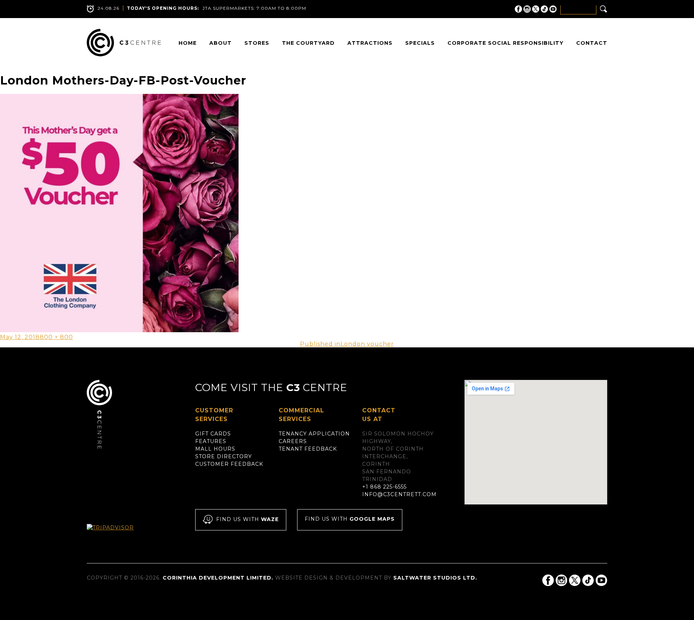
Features (210, 441)
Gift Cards (213, 433)
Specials (420, 43)
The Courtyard (308, 43)
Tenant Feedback (308, 449)
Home (188, 43)
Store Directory (223, 456)
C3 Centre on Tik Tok (544, 9)
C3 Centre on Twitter (535, 9)
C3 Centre (124, 42)
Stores (256, 43)
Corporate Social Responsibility (505, 43)
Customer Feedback (229, 464)
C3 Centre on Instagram (527, 9)
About (220, 43)
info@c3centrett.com (399, 494)
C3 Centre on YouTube (553, 9)
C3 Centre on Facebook (518, 9)
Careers (293, 441)
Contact (591, 43)
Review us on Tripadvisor (118, 534)
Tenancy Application (314, 433)
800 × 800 (56, 337)
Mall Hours (215, 449)
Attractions (370, 43)
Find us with (247, 519)
